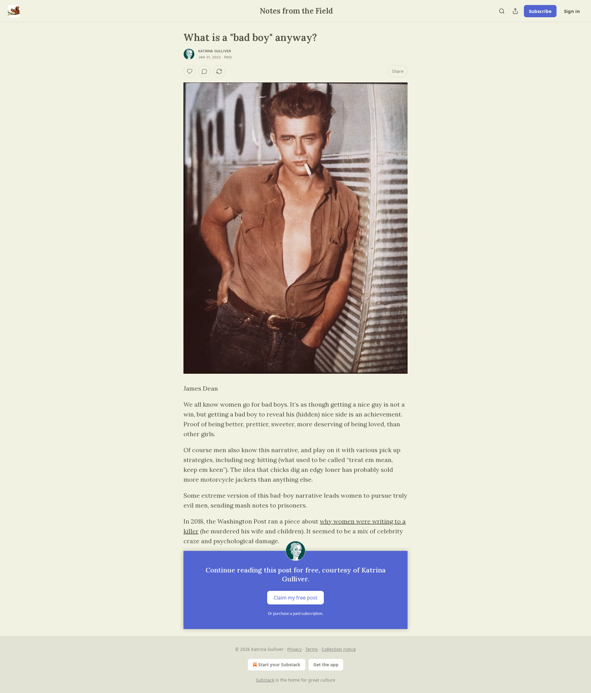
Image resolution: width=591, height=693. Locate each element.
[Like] (189, 71)
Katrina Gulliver (214, 51)
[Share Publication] (515, 11)
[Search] (502, 11)
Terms (311, 649)
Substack (265, 680)
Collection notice (339, 649)
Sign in (572, 11)
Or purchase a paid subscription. (295, 613)
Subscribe (540, 11)
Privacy (294, 649)
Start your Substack (279, 664)
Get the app (325, 664)
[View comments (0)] (204, 71)
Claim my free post (295, 597)
